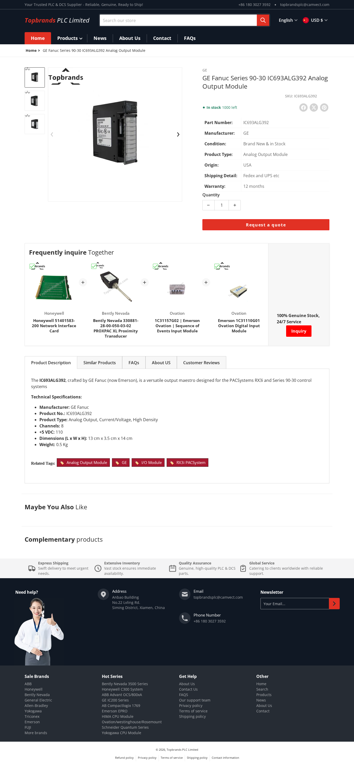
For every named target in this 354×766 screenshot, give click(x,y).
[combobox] (184, 20)
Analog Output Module (87, 462)
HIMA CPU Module (117, 716)
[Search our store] (263, 20)
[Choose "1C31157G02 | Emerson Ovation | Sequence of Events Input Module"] (155, 266)
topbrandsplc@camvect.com (304, 4)
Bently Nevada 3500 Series (125, 683)
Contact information (225, 758)
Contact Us (188, 689)
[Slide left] (51, 134)
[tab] (51, 362)
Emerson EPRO (115, 710)
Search (262, 689)
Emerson (32, 721)
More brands (36, 732)
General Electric (38, 700)
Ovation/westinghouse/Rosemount (132, 721)
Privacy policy (190, 705)
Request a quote (266, 225)
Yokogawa (33, 710)
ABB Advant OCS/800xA (122, 694)
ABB (28, 683)
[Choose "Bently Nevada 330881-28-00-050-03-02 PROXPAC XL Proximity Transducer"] (93, 266)
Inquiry (298, 331)
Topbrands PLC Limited (182, 749)
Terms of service (193, 710)
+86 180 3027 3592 (254, 4)
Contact (263, 710)
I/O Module (151, 462)
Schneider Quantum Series (125, 727)
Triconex (32, 716)
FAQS (183, 694)
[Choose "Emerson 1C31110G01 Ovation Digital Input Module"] (217, 266)
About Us (187, 683)
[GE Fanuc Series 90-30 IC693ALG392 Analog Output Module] (35, 77)
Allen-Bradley (36, 705)
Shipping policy (192, 716)
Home (261, 683)
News (261, 700)
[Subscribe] (334, 603)
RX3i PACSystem (191, 462)
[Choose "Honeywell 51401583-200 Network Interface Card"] (32, 266)
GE (124, 462)
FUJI (28, 727)
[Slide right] (178, 134)
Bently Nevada (37, 694)
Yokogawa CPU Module (121, 732)
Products (264, 694)
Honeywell (34, 689)
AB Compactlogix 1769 (121, 705)
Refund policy (124, 758)
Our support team (194, 700)
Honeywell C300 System (122, 689)
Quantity (211, 195)
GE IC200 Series (115, 700)
